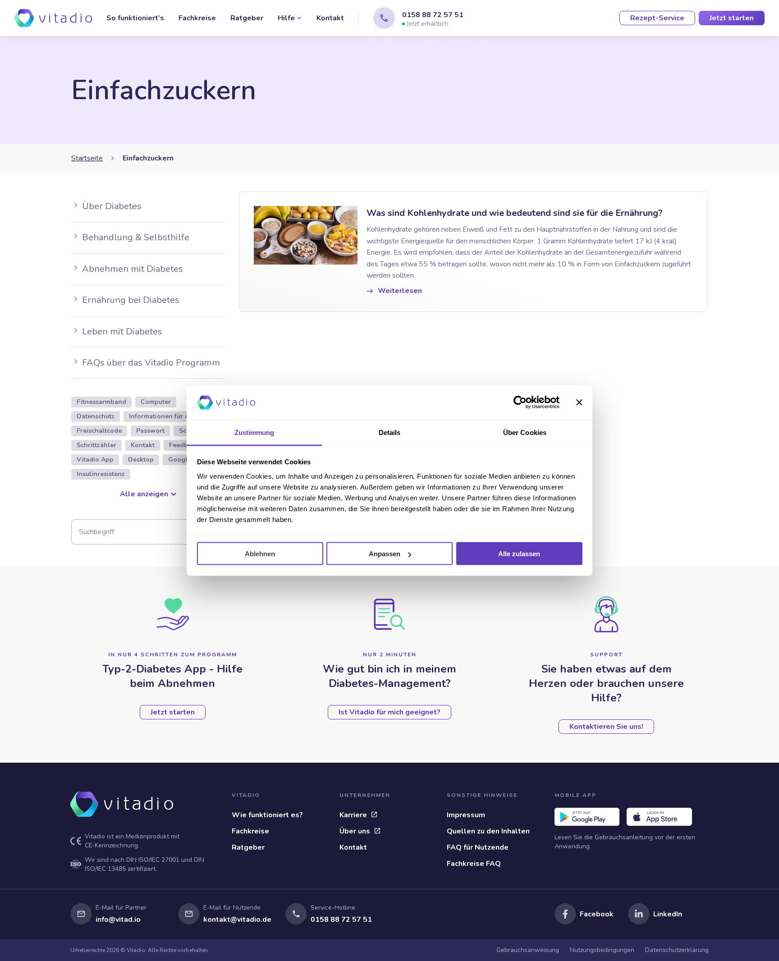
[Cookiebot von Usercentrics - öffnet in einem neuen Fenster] (520, 402)
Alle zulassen (519, 554)
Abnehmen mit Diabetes (132, 269)
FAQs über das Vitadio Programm (151, 363)
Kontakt (330, 18)
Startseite (87, 158)
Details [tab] (390, 432)
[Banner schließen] (579, 402)
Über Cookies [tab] (524, 432)
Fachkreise (197, 18)
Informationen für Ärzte (165, 416)
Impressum (466, 815)
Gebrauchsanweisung (527, 950)
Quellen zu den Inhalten (488, 831)
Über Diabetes (112, 206)
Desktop (141, 459)
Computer (156, 402)
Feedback (183, 445)
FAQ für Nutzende (478, 847)
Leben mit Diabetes (122, 331)
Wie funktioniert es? (267, 815)
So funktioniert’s (135, 18)
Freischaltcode (99, 430)
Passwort (150, 430)
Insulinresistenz (101, 474)
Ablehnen (260, 554)
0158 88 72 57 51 (432, 15)
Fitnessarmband (101, 402)
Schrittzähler (96, 445)
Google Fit (184, 459)
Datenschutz (96, 416)
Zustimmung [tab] (254, 432)
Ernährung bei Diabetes (130, 300)
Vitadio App (95, 459)
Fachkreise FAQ (474, 864)
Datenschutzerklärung (677, 950)
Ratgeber (246, 18)
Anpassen (384, 554)
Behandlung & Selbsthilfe (135, 237)
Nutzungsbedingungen (602, 950)
